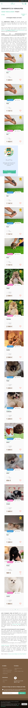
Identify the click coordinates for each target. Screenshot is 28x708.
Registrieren (22, 693)
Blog (4, 681)
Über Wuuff (5, 680)
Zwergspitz (8, 71)
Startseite (3, 11)
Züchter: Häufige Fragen (19, 671)
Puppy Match (5, 673)
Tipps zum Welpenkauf (7, 671)
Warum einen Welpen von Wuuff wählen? (17, 654)
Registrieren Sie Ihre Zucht (18, 669)
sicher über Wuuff (16, 624)
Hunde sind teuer (5, 645)
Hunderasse (5, 668)
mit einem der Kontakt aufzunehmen (14, 29)
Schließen (24, 704)
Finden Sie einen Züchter (7, 670)
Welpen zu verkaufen (10, 11)
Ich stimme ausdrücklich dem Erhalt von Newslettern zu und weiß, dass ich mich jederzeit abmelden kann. (15, 690)
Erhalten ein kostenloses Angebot (9, 171)
